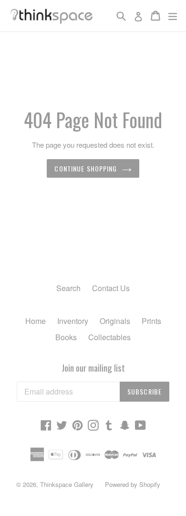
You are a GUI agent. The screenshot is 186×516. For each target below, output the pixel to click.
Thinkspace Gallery (66, 484)
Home (35, 320)
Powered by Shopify (132, 484)
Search (68, 288)
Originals (115, 320)
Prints (151, 320)
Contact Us (111, 288)
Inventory (72, 320)
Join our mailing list (93, 367)
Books (66, 337)
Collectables (109, 337)
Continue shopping (85, 168)
